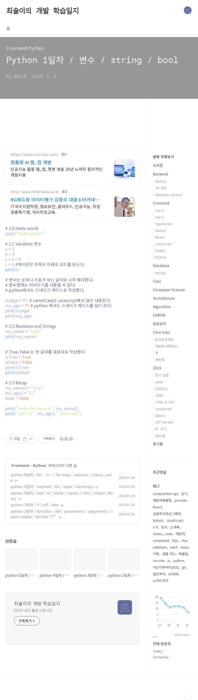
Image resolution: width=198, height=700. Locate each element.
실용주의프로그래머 (167, 513)
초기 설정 (162, 375)
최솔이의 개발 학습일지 (42, 10)
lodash (158, 520)
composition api (165, 493)
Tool (157, 281)
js (169, 560)
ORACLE (161, 388)
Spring (160, 435)
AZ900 (173, 573)
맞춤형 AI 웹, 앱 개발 (31, 162)
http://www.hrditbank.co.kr (35, 192)
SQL (175, 540)
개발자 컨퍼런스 (166, 346)
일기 (184, 493)
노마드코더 (160, 580)
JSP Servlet (164, 422)
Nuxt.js (160, 230)
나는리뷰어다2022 (166, 567)
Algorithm (162, 306)
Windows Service (168, 194)
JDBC (159, 395)
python (178, 560)
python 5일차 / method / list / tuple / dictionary (52, 486)
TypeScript (163, 223)
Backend (160, 173)
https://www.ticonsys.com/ (35, 154)
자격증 (158, 165)
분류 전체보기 (163, 156)
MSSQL (160, 272)
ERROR (159, 315)
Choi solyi (161, 332)
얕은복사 (159, 573)
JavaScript (163, 243)
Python (39, 465)
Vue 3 (159, 210)
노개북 (175, 527)
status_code (162, 533)
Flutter (160, 250)
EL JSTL (161, 428)
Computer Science (169, 289)
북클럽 (183, 553)
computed (161, 540)
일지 (164, 527)
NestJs (160, 181)
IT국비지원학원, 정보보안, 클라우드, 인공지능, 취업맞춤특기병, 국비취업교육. (55, 209)
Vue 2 (159, 217)
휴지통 (158, 443)
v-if (155, 527)
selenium (160, 547)
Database (161, 265)
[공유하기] (24, 439)
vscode (158, 560)
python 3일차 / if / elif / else (35, 504)
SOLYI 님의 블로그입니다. (33, 610)
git (184, 567)
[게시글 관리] (31, 439)
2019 (157, 367)
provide (181, 500)
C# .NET (161, 187)
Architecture (164, 298)
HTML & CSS (164, 402)
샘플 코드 (169, 553)
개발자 (180, 533)
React (159, 237)
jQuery (160, 415)
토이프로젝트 (164, 339)
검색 (176, 10)
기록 (156, 553)
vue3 (173, 547)
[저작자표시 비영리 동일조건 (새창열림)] (66, 439)
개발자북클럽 (162, 500)
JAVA (159, 381)
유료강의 (159, 323)
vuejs (184, 547)
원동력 (159, 359)
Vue (184, 540)
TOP (188, 696)
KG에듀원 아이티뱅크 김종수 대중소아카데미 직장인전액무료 (55, 199)
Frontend (20, 465)
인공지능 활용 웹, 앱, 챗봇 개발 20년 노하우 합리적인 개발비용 (57, 172)
